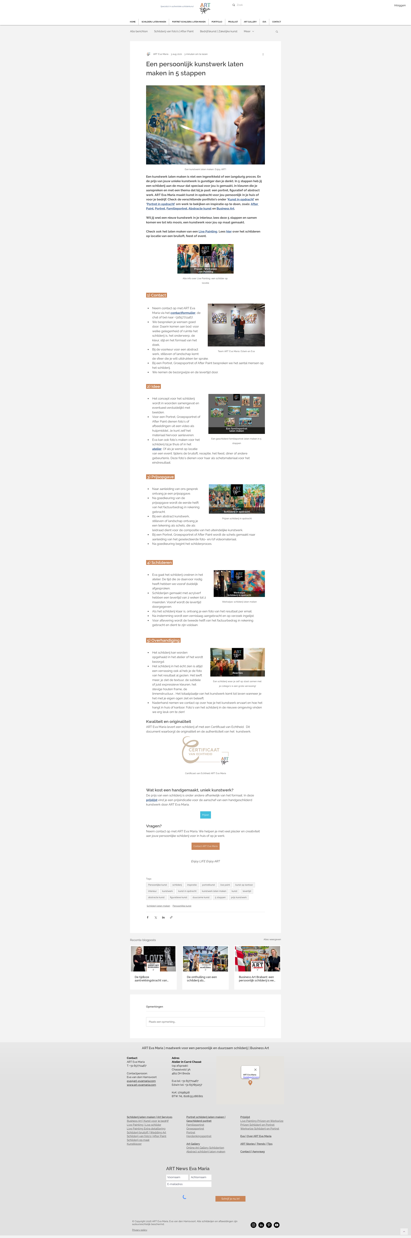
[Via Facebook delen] (147, 917)
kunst (234, 891)
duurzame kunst (201, 897)
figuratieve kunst (178, 897)
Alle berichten (139, 31)
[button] (217, 22)
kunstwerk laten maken (214, 891)
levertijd (247, 891)
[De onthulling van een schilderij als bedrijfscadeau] (205, 958)
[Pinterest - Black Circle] (269, 1225)
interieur (152, 891)
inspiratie (192, 885)
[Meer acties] (263, 54)
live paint (225, 885)
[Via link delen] (171, 917)
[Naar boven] (404, 1231)
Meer (247, 31)
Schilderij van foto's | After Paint (174, 31)
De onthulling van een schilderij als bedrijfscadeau (202, 978)
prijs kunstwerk (239, 897)
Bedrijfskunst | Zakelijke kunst (218, 31)
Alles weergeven (272, 939)
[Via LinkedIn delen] (163, 917)
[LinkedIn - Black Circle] (261, 1225)
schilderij (177, 885)
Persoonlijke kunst (157, 885)
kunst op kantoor (244, 885)
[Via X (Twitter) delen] (155, 917)
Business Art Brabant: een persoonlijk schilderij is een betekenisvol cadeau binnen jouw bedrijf (257, 978)
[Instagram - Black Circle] (253, 1225)
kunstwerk (167, 891)
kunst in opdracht (187, 891)
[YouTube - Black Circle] (277, 1225)
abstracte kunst (156, 897)
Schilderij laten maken (158, 906)
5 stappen (220, 897)
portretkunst (208, 885)
